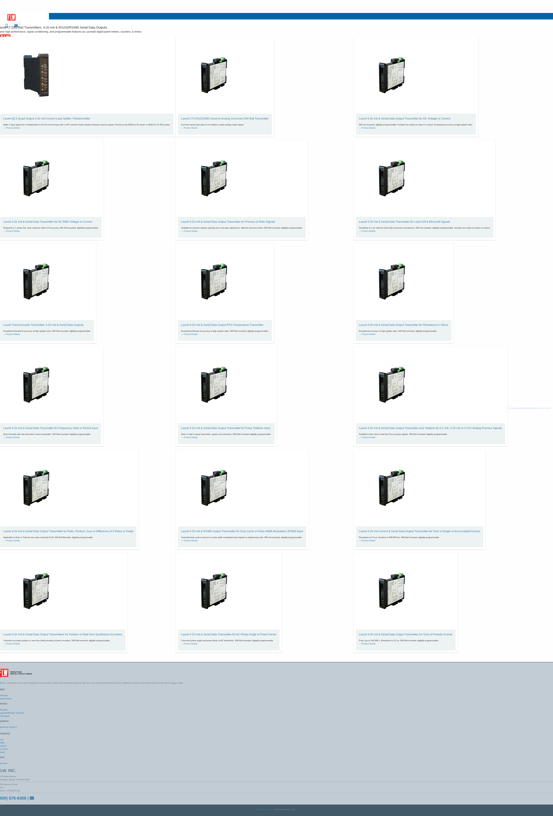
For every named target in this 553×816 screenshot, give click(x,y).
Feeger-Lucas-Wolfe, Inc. (265, 809)
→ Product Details (11, 128)
